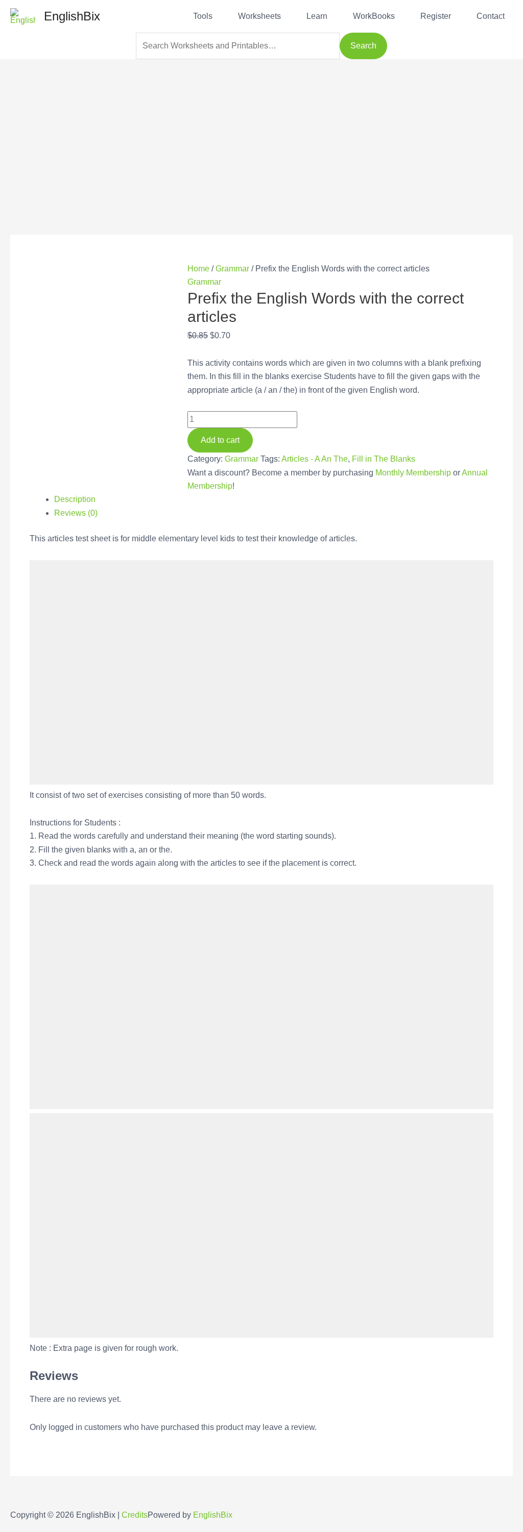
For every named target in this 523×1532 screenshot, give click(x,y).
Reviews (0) (76, 513)
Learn (316, 16)
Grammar (232, 268)
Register (435, 16)
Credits (135, 1515)
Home (198, 268)
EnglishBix (72, 16)
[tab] (273, 499)
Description (75, 499)
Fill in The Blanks (383, 459)
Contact (491, 16)
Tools (202, 16)
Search (363, 45)
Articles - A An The (314, 459)
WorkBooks (374, 16)
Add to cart (220, 440)
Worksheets (259, 16)
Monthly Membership (413, 472)
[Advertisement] (261, 130)
